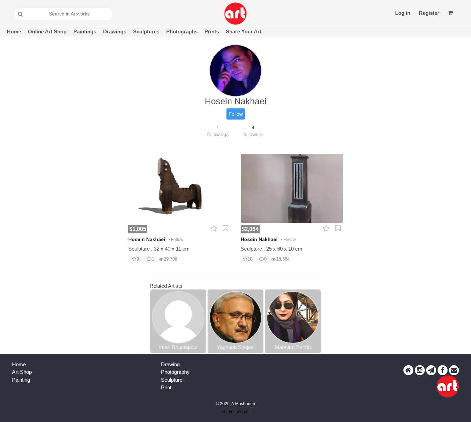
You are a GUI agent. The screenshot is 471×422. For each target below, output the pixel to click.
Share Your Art (243, 31)
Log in (402, 13)
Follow (236, 114)
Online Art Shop (47, 31)
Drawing (170, 364)
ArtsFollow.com (235, 411)
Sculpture (171, 380)
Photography (175, 372)
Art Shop (22, 372)
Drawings (114, 31)
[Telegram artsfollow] (431, 370)
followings (218, 134)
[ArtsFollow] (235, 13)
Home (14, 31)
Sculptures (146, 31)
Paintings (84, 31)
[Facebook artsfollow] (443, 370)
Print (166, 387)
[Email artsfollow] (454, 370)
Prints (211, 31)
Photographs (182, 31)
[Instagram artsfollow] (420, 370)
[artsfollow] (408, 370)
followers (253, 134)
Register (429, 13)
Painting (21, 380)
